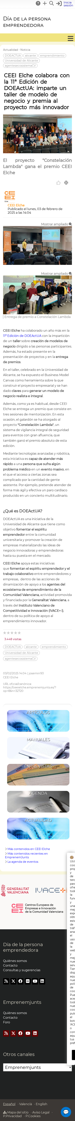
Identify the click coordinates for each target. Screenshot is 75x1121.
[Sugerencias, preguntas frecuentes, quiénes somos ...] (38, 3)
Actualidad (10, 50)
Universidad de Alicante (21, 60)
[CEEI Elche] (10, 201)
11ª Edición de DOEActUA (22, 336)
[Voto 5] (19, 632)
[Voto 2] (8, 632)
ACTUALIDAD (38, 820)
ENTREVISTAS (38, 766)
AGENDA (38, 793)
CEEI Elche (16, 205)
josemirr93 (36, 673)
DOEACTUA (13, 55)
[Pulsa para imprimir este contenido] (66, 183)
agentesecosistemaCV (20, 65)
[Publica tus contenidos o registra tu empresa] (45, 3)
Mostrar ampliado (55, 224)
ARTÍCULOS (38, 712)
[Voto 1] (5, 632)
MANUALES (38, 739)
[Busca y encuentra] (51, 3)
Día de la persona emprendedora (27, 21)
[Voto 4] (16, 632)
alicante (30, 55)
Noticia (25, 50)
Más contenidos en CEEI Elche (29, 849)
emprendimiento (52, 55)
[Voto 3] (12, 632)
